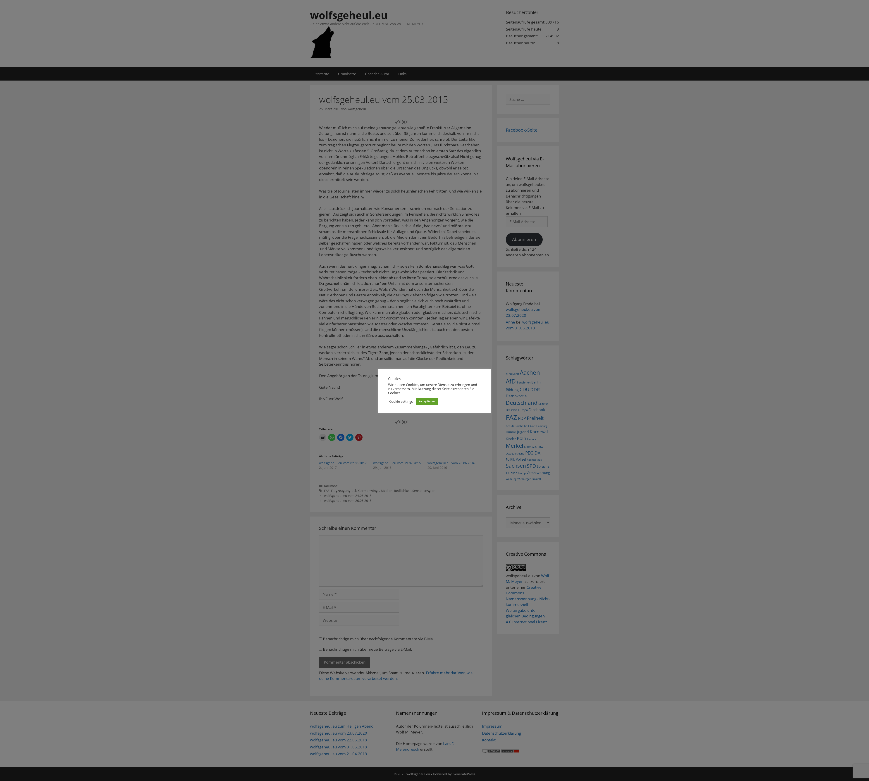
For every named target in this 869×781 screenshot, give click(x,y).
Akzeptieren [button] (427, 401)
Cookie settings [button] (401, 401)
